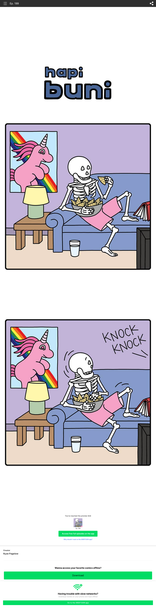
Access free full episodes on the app (78, 533)
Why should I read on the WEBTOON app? (78, 539)
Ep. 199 (14, 3)
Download (78, 575)
